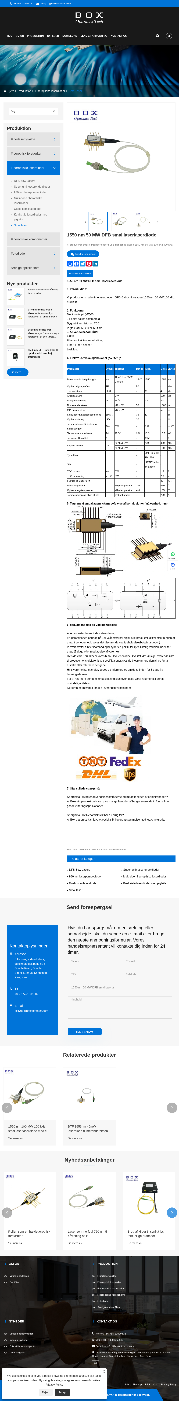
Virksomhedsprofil (19, 1275)
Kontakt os (119, 35)
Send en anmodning (94, 35)
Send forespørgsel (85, 254)
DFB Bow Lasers (24, 180)
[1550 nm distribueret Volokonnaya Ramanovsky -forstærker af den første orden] (15, 336)
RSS (147, 1384)
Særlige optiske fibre (25, 268)
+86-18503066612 (113, 1340)
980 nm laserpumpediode (30, 192)
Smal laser (75, 91)
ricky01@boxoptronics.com (56, 3)
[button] (7, 1108)
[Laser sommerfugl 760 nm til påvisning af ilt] (89, 1198)
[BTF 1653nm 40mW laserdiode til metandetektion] (89, 1094)
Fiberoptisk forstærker (26, 153)
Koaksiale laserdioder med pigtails (30, 217)
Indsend (84, 1031)
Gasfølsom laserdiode (27, 208)
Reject (45, 1392)
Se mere (16, 372)
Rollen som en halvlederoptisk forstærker (29, 1234)
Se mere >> (15, 1138)
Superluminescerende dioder (32, 186)
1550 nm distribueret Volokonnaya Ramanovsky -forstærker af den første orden (43, 333)
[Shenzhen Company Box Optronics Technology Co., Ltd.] (89, 18)
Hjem (11, 91)
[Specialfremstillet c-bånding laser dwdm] (15, 296)
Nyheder (53, 36)
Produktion (35, 36)
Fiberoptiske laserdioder (50, 91)
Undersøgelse (17, 1352)
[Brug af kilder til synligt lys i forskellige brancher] (149, 1198)
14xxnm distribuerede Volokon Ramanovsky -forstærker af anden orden (42, 313)
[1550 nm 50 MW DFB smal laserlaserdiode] (97, 221)
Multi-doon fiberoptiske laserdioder (28, 201)
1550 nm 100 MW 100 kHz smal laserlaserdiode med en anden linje (28, 1129)
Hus (9, 35)
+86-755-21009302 (26, 994)
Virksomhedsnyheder (21, 1333)
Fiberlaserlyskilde (23, 139)
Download (69, 35)
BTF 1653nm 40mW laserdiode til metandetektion (88, 1129)
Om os (20, 36)
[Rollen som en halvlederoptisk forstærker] (30, 1198)
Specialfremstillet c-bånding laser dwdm (43, 291)
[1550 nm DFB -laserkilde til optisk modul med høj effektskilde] (15, 356)
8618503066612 (23, 3)
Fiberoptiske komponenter (29, 239)
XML (155, 1384)
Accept (62, 1392)
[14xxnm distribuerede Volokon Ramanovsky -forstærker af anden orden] (15, 316)
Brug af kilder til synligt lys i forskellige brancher (146, 1234)
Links (127, 1384)
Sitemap (137, 1384)
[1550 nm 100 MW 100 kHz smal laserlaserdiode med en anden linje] (30, 1094)
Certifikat (14, 1282)
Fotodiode (18, 253)
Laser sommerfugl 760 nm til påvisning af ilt (88, 1234)
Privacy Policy (168, 1384)
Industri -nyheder (19, 1340)
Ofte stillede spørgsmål (22, 1346)
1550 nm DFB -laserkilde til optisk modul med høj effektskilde (43, 353)
